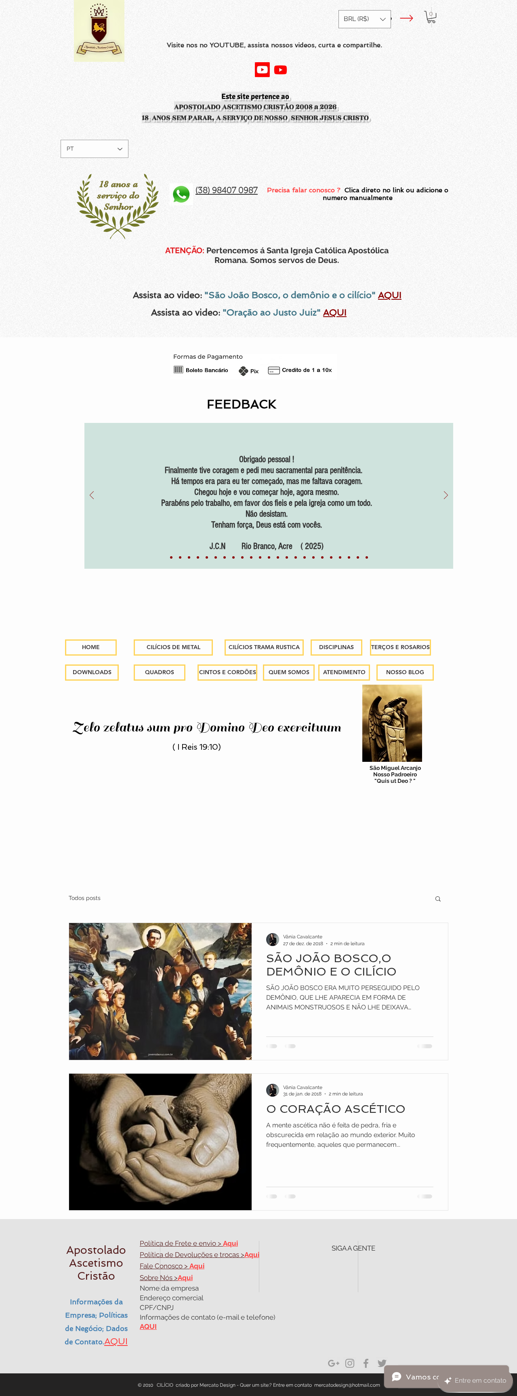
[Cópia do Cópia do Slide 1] (304, 557)
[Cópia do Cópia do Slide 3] (349, 557)
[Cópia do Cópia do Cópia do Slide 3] (358, 557)
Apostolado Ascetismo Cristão (96, 1263)
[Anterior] (92, 495)
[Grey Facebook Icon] (366, 1363)
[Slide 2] (313, 557)
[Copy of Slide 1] (215, 557)
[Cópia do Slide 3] (340, 557)
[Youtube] (262, 69)
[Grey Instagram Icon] (350, 1363)
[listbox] (364, 19)
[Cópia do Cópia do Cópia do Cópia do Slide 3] (367, 557)
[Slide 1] (171, 557)
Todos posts (85, 898)
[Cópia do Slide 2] (322, 557)
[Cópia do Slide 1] (180, 557)
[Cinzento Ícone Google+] (334, 1363)
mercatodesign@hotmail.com (347, 1385)
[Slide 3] (331, 557)
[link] (431, 17)
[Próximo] (446, 495)
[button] (364, 19)
